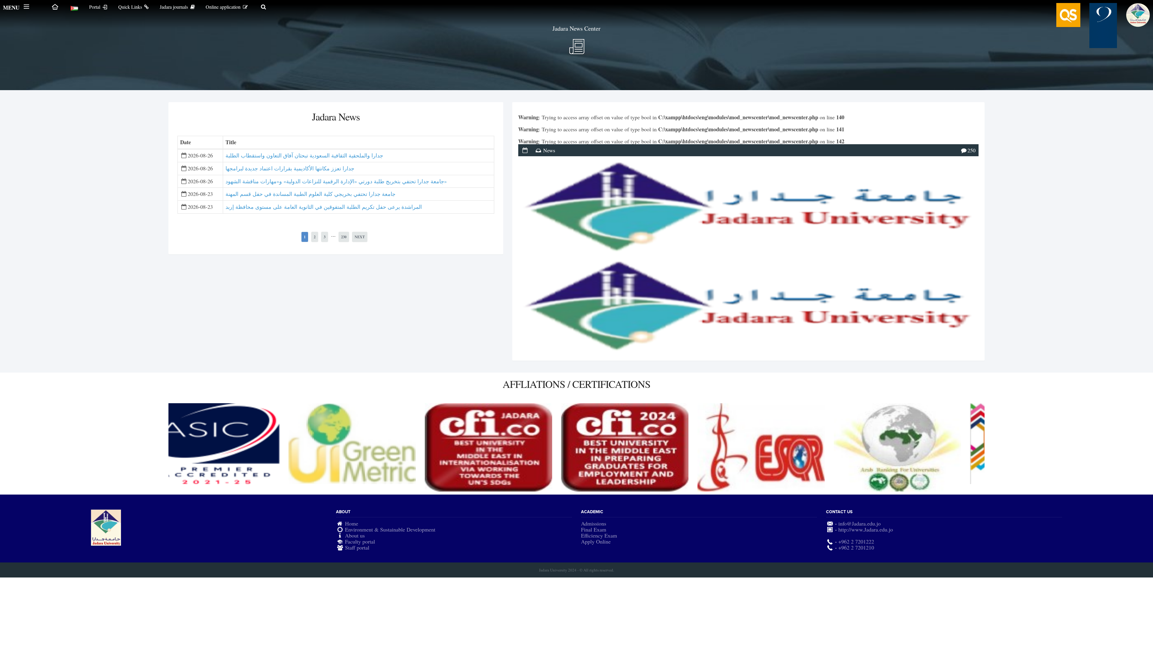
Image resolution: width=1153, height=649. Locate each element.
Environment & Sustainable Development (390, 529)
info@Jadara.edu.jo (859, 523)
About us (355, 535)
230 (344, 236)
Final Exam (593, 529)
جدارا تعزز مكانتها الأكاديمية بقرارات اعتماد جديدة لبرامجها (289, 168)
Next (360, 236)
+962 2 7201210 (856, 547)
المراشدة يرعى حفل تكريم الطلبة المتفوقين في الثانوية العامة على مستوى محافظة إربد (323, 206)
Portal (95, 7)
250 (971, 150)
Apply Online (596, 541)
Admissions (593, 523)
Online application (224, 7)
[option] (236, 443)
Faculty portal (360, 541)
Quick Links (130, 7)
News (549, 150)
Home (351, 523)
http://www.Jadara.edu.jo (865, 529)
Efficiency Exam (599, 535)
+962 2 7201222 (856, 541)
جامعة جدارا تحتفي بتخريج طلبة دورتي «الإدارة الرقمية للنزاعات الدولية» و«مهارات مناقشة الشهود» (336, 181)
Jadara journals (174, 7)
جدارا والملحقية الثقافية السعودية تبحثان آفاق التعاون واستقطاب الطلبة (304, 155)
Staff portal (357, 547)
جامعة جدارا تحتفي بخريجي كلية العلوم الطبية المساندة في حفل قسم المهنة (310, 193)
